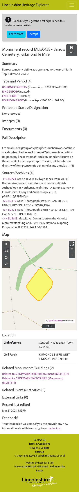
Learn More (16, 34)
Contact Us (40, 440)
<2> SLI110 (9, 201)
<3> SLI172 (9, 209)
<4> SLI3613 (9, 218)
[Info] (6, 258)
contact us (54, 428)
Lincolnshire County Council (49, 456)
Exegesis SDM (45, 463)
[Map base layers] (6, 251)
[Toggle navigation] (72, 5)
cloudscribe (58, 466)
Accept (33, 34)
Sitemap (39, 452)
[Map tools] (6, 264)
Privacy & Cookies (39, 448)
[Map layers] (6, 245)
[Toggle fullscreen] (72, 244)
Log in (39, 470)
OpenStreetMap (55, 321)
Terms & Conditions (39, 444)
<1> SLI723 (9, 179)
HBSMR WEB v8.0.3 (38, 466)
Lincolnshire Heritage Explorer (25, 5)
